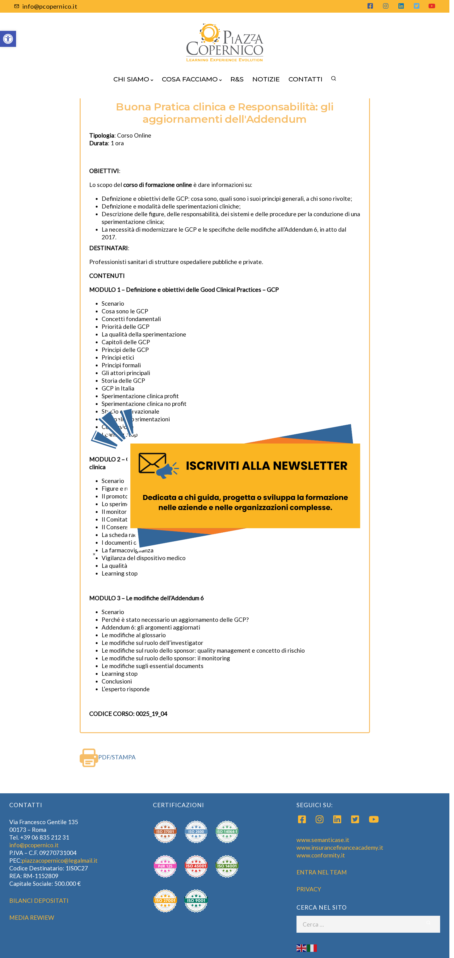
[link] (227, 479)
